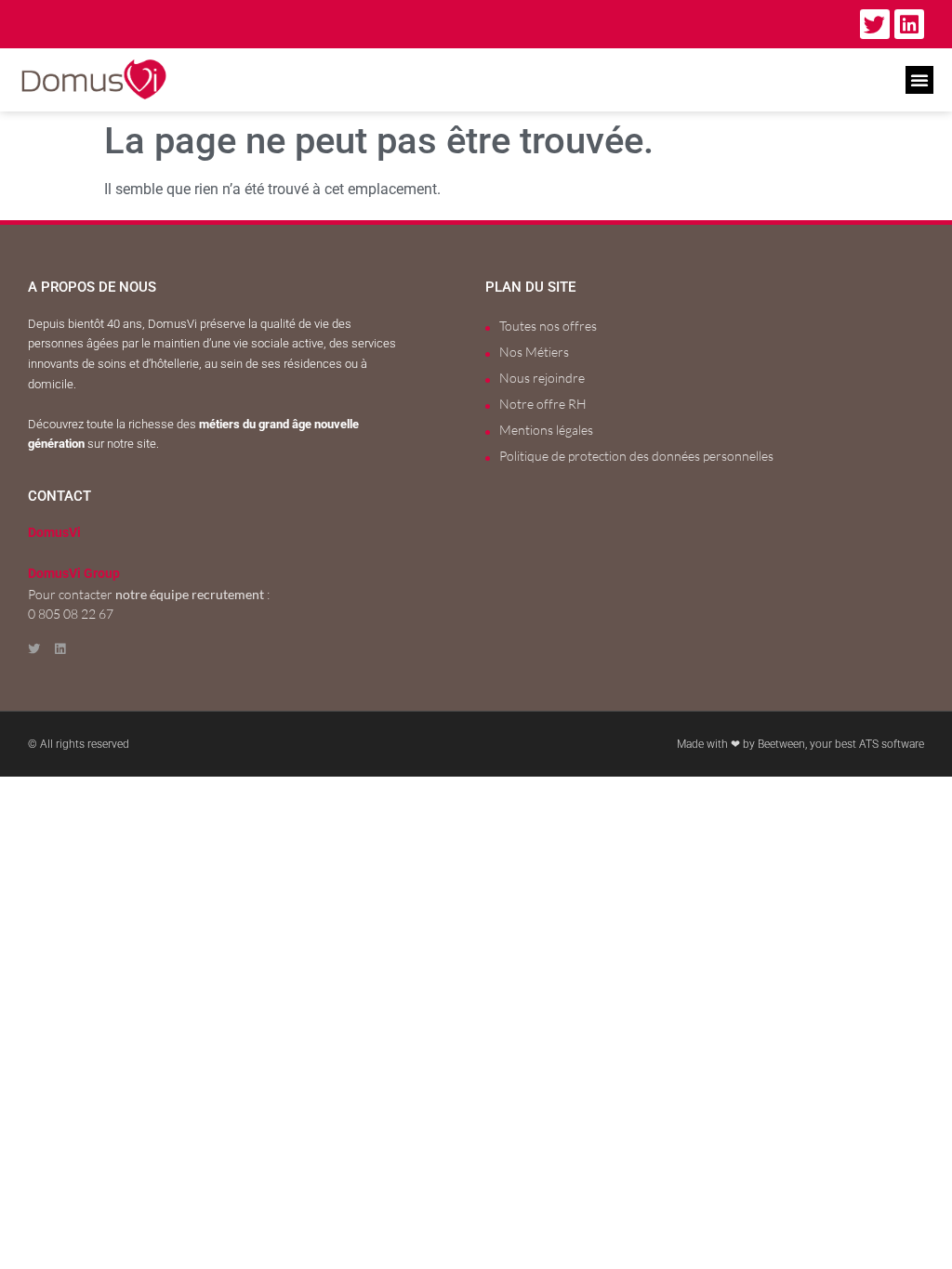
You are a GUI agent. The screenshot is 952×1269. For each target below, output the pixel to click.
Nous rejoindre (542, 378)
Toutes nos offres (548, 326)
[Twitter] (875, 24)
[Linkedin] (909, 24)
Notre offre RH (543, 404)
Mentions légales (546, 430)
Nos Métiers (534, 352)
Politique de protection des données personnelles (636, 456)
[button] (919, 80)
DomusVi (54, 533)
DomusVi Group (74, 574)
